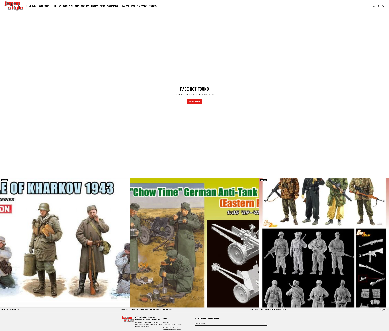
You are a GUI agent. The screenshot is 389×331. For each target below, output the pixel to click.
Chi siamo (166, 322)
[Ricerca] (374, 6)
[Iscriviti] (265, 323)
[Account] (378, 6)
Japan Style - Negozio (170, 327)
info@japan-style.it (142, 326)
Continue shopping (194, 101)
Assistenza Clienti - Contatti (172, 325)
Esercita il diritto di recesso (172, 329)
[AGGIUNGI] (256, 304)
